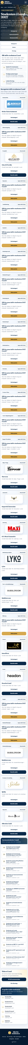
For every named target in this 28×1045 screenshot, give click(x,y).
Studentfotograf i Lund (10, 1012)
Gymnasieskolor (14, 34)
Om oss (4, 1036)
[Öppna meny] (25, 2)
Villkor (24, 1036)
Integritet (11, 1038)
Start (2, 7)
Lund (5, 7)
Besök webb (14, 121)
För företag (14, 983)
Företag (14, 50)
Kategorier (14, 31)
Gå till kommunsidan (14, 979)
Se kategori (14, 117)
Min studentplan (17, 1036)
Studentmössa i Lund (10, 1003)
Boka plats (14, 145)
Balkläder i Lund (8, 1022)
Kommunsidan (14, 37)
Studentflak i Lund (9, 998)
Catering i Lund (8, 1017)
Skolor (14, 47)
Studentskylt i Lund (9, 1008)
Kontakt (17, 1038)
